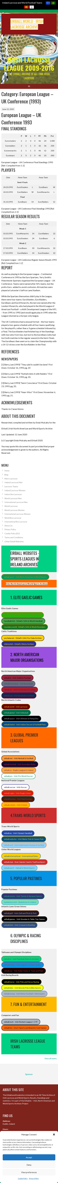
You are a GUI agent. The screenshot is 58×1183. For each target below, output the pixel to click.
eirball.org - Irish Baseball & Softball (19, 695)
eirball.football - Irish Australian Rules (19, 764)
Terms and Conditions (13, 537)
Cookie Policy (23, 1178)
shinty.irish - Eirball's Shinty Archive (19, 644)
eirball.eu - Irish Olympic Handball (18, 833)
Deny (29, 1165)
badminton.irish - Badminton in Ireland (20, 902)
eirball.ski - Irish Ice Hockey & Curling (19, 690)
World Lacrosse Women (14, 510)
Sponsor (29, 46)
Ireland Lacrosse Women (14, 490)
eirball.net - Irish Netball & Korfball (18, 758)
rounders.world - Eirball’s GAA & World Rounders (24, 627)
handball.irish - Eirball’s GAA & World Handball (23, 621)
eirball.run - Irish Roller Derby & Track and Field (23, 971)
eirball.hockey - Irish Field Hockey (18, 799)
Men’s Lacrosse (10, 478)
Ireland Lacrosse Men (13, 482)
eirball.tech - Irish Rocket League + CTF (20, 1022)
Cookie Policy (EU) (12, 533)
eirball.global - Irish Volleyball (16, 713)
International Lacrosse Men (16, 502)
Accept (29, 1157)
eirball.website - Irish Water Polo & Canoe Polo (23, 839)
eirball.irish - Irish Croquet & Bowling (19, 925)
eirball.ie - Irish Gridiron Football (17, 678)
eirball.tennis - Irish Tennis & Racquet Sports (23, 896)
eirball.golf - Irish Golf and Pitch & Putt (20, 913)
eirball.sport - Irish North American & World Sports (25, 577)
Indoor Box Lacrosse (13, 494)
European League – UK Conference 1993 (21, 118)
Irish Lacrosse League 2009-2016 (29, 64)
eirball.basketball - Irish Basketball (18, 684)
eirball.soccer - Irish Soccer (15, 787)
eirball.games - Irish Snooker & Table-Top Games (24, 919)
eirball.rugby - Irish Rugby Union (17, 793)
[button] (54, 1134)
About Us (8, 525)
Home (6, 470)
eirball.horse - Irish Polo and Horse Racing (21, 982)
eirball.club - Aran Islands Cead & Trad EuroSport (24, 862)
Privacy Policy (34, 1178)
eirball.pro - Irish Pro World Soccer (18, 776)
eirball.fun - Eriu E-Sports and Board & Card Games (25, 1028)
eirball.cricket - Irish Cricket (15, 805)
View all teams (51, 1058)
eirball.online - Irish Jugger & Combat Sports (22, 965)
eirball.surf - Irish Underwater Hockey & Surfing (24, 845)
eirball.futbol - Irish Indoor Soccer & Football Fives (25, 724)
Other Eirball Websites (14, 541)
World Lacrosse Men (13, 498)
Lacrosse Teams (11, 486)
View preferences (29, 1172)
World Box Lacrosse (12, 518)
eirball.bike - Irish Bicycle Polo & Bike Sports (22, 988)
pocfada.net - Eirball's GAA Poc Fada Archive (23, 638)
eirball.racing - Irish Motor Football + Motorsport (24, 994)
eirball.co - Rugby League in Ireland (18, 770)
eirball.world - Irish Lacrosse (16, 707)
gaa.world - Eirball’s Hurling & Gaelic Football (22, 615)
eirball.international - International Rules (21, 856)
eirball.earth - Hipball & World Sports (19, 868)
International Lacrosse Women (17, 514)
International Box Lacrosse (15, 522)
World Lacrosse (11, 506)
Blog (6, 474)
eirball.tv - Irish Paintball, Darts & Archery (21, 959)
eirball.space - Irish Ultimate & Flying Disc (21, 718)
